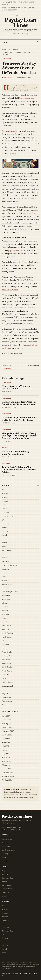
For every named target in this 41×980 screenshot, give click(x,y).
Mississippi (6, 599)
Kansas (4, 558)
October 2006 (7, 780)
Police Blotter (7, 892)
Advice (4, 490)
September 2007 (8, 739)
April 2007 (6, 757)
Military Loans (7, 889)
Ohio (3, 641)
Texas (4, 678)
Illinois (4, 543)
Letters (4, 896)
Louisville (5, 573)
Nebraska (5, 614)
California (5, 505)
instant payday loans (10, 290)
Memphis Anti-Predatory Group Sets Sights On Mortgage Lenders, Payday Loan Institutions (20, 436)
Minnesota (6, 595)
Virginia (5, 694)
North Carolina (7, 633)
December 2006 (8, 773)
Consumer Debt (7, 516)
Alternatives (6, 843)
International (7, 550)
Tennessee (6, 59)
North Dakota (7, 637)
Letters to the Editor (9, 565)
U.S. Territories (7, 682)
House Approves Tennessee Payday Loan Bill (17, 387)
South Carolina (7, 667)
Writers (8, 973)
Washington (6, 697)
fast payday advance (27, 98)
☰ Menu (5, 42)
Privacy (30, 973)
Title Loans (6, 846)
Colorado (6, 463)
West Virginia (7, 701)
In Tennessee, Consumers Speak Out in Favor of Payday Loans (19, 418)
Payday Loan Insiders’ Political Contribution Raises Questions (19, 403)
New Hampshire (8, 622)
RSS (3, 975)
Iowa (3, 554)
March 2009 (6, 720)
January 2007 (7, 769)
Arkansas (5, 501)
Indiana (4, 546)
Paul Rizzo (8, 77)
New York (5, 629)
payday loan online (10, 131)
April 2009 (6, 716)
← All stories (33, 365)
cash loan (32, 213)
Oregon (5, 648)
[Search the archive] (37, 42)
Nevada (4, 618)
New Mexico (6, 626)
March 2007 (6, 761)
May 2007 (5, 754)
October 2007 (7, 735)
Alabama (5, 494)
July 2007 (5, 746)
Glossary (5, 854)
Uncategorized (7, 686)
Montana (5, 607)
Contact (5, 861)
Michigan (5, 588)
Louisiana (5, 569)
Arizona (5, 497)
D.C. (3, 520)
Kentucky (5, 561)
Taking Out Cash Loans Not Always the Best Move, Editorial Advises (19, 469)
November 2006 (8, 776)
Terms (35, 973)
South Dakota (7, 671)
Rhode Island (6, 663)
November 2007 (8, 731)
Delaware (5, 524)
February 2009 (7, 724)
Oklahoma (5, 645)
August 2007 (6, 742)
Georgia (5, 531)
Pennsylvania (6, 652)
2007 (9, 49)
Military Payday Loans (10, 592)
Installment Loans (8, 850)
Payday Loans (7, 839)
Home (4, 49)
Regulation (6, 660)
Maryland (5, 580)
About (4, 857)
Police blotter (7, 656)
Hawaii (4, 535)
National (6, 448)
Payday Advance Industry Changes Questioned (16, 452)
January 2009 (7, 727)
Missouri (5, 603)
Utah (3, 690)
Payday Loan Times (20, 22)
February (16, 49)
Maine (4, 577)
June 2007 (6, 750)
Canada (4, 509)
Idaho (4, 539)
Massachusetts (7, 584)
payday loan (13, 251)
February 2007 (7, 765)
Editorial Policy (16, 973)
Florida (4, 527)
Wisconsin (5, 705)
